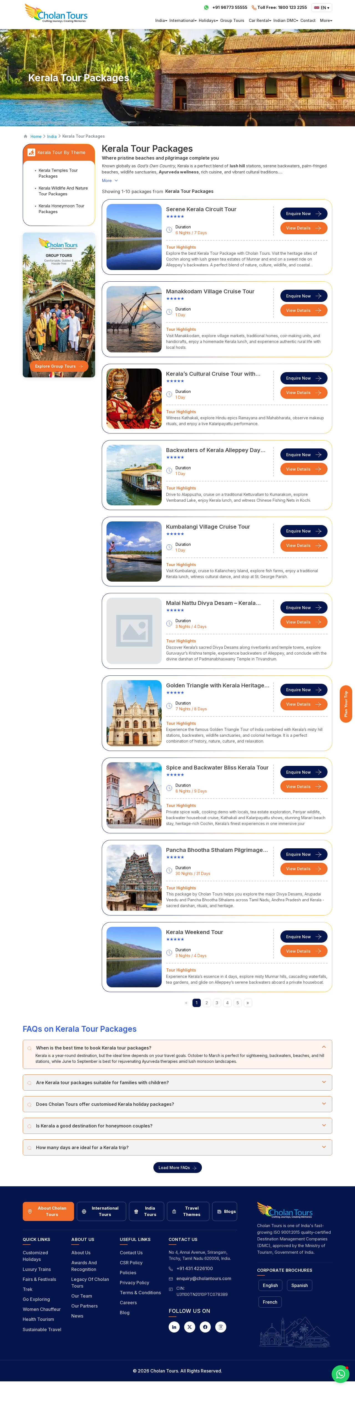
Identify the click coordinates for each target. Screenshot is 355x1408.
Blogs (230, 1211)
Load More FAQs (174, 1167)
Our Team (81, 1296)
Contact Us (131, 1252)
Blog (125, 1312)
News (77, 1316)
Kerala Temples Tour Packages (58, 173)
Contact (308, 20)
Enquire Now (298, 213)
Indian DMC (284, 20)
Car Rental (259, 20)
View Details (298, 228)
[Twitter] (189, 1327)
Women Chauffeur (42, 1309)
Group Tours (232, 20)
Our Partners (84, 1306)
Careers (128, 1302)
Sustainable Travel (42, 1329)
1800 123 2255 (282, 7)
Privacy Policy (134, 1282)
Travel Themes (192, 1211)
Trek (27, 1289)
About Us (80, 1252)
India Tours (150, 1211)
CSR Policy (131, 1262)
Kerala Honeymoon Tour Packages (61, 208)
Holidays (207, 20)
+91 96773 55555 (229, 7)
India (160, 20)
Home (36, 136)
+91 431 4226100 (194, 1268)
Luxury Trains (37, 1269)
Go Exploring (36, 1299)
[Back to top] (331, 1388)
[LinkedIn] (174, 1327)
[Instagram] (220, 1327)
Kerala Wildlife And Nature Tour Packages (63, 190)
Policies (128, 1272)
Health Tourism (38, 1319)
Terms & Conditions (140, 1292)
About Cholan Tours (52, 1211)
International (181, 20)
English (270, 1285)
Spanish (299, 1285)
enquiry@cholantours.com (203, 1278)
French (270, 1302)
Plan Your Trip (346, 704)
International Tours (105, 1211)
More (325, 20)
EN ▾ (325, 7)
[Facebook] (205, 1327)
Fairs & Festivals (39, 1279)
